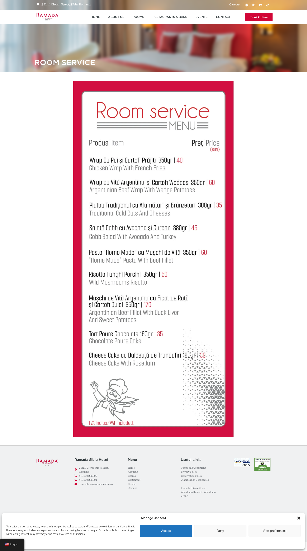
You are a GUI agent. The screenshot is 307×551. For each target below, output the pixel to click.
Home (95, 17)
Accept (166, 530)
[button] (299, 518)
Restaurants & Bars (169, 17)
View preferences (275, 530)
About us (116, 17)
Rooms (138, 17)
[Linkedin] (261, 5)
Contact (223, 17)
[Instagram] (254, 5)
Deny (220, 530)
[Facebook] (247, 5)
